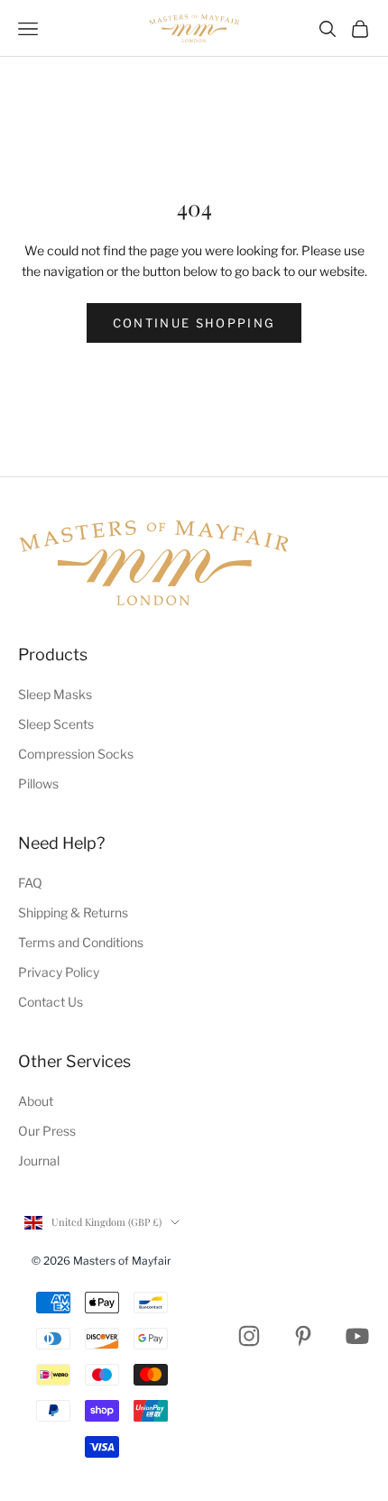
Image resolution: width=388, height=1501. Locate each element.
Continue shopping (194, 323)
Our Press (47, 1130)
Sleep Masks (55, 694)
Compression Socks (76, 753)
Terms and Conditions (80, 942)
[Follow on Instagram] (249, 1336)
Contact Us (50, 1001)
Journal (39, 1160)
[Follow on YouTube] (357, 1336)
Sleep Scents (56, 724)
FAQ (30, 882)
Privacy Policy (58, 972)
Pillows (38, 783)
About (35, 1101)
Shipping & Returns (73, 912)
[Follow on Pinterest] (303, 1336)
